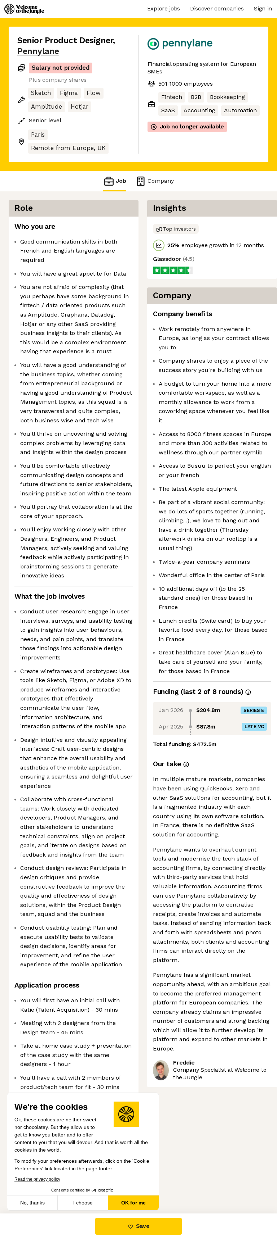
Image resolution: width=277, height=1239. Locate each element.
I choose (83, 1203)
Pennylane (38, 51)
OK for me (133, 1203)
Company (161, 180)
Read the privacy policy (37, 1179)
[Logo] (24, 9)
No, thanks (32, 1203)
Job (121, 180)
